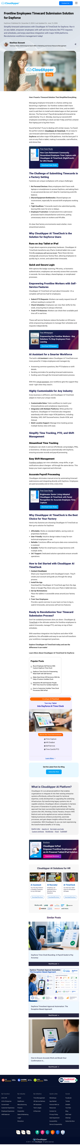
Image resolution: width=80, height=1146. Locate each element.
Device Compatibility (55, 1124)
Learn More (49, 758)
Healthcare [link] (20, 1101)
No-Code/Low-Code (57, 829)
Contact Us (65, 3)
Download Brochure (52, 856)
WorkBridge (49, 831)
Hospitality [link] (20, 1111)
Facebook (68, 1098)
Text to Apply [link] (37, 1108)
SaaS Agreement (54, 1118)
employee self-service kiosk (46, 253)
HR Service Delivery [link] (39, 1101)
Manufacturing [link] (22, 1104)
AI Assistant (36, 884)
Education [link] (20, 1121)
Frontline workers (36, 462)
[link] (40, 1139)
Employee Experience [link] (7, 1111)
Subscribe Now (54, 772)
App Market (52, 1101)
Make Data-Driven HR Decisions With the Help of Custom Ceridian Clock (46, 678)
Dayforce (7, 23)
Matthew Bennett (17, 42)
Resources (52, 1108)
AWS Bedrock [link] (5, 1114)
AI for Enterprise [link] (6, 1101)
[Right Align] (76, 3)
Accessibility (53, 1121)
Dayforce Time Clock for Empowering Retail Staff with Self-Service (45, 673)
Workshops (52, 1098)
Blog (66, 1111)
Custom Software (38, 831)
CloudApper (38, 1142)
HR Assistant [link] (37, 1104)
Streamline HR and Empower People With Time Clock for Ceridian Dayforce (45, 684)
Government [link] (5, 1104)
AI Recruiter (52, 884)
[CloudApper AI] (10, 3)
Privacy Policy (53, 1114)
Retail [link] (19, 1098)
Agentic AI (45, 829)
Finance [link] (19, 1108)
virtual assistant (42, 382)
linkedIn (67, 1104)
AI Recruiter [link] (37, 1111)
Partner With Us (54, 1104)
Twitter (67, 1101)
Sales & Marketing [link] (22, 1114)
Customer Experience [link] (7, 1108)
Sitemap (68, 1118)
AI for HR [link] (4, 1098)
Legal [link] (19, 1118)
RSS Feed (68, 1114)
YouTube (68, 1108)
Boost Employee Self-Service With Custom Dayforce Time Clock (44, 667)
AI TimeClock (69, 884)
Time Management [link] (39, 1098)
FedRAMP (63, 831)
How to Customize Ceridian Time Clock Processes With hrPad (46, 689)
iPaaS (57, 831)
